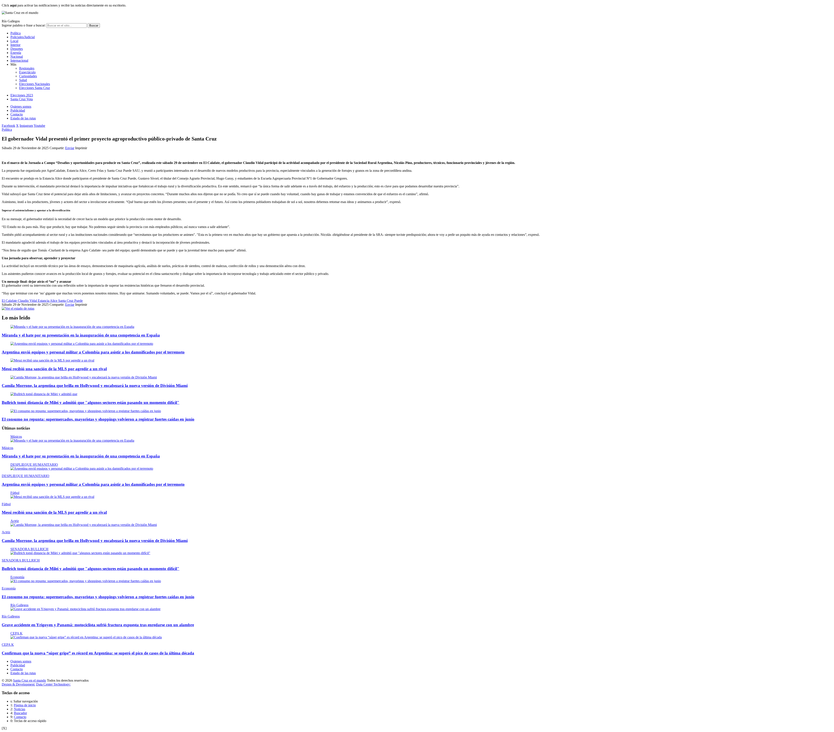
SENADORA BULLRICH (29, 549)
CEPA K (16, 633)
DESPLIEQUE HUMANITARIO (34, 464)
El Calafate (10, 300)
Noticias (19, 709)
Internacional (19, 60)
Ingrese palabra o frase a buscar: (24, 25)
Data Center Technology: (53, 684)
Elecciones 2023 (21, 95)
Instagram (26, 125)
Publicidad (17, 110)
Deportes (16, 49)
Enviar (69, 148)
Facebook (8, 125)
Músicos (16, 436)
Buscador (20, 713)
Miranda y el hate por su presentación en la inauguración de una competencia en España (81, 335)
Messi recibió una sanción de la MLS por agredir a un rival (54, 369)
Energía (15, 53)
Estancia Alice (48, 300)
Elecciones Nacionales (34, 84)
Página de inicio (25, 705)
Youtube (39, 125)
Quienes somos (20, 106)
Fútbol (14, 493)
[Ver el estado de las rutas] (18, 308)
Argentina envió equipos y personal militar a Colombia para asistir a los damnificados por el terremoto (93, 352)
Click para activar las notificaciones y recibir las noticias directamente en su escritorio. (64, 5)
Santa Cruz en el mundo (29, 680)
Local (14, 41)
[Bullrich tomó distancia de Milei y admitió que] (43, 394)
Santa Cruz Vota (21, 99)
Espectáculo (27, 72)
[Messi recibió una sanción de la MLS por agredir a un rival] (52, 360)
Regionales (26, 68)
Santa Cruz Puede (70, 300)
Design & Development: (18, 684)
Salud (23, 80)
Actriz (14, 521)
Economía (17, 577)
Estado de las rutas (23, 118)
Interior (15, 45)
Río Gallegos (19, 605)
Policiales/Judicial (22, 37)
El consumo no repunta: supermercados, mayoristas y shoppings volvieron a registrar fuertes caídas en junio (98, 419)
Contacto (16, 114)
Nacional (16, 56)
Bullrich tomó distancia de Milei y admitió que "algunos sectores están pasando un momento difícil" (90, 402)
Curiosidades (28, 76)
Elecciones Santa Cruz (34, 88)
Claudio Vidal (28, 300)
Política (15, 33)
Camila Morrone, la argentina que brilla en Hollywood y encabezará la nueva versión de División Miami (95, 385)
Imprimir (81, 148)
